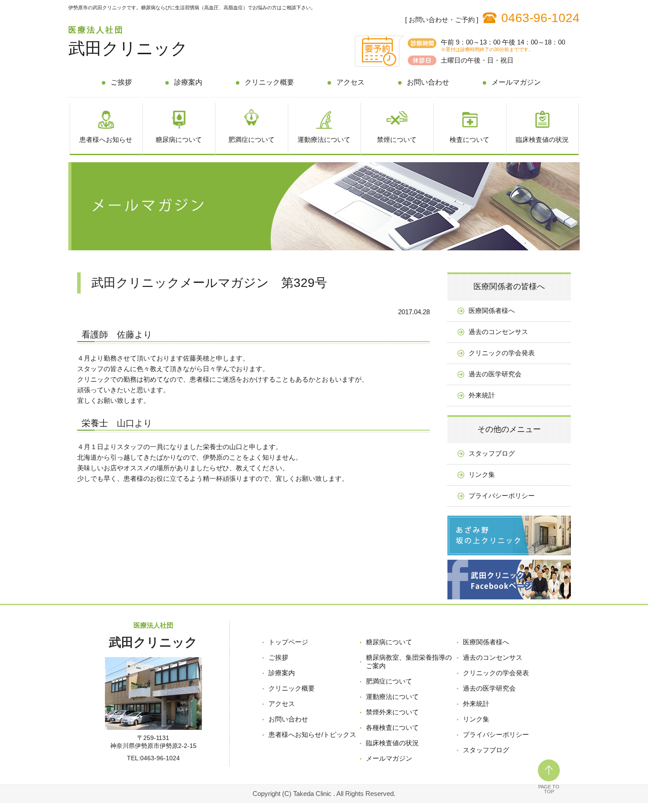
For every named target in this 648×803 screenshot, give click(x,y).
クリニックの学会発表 (502, 353)
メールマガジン (516, 82)
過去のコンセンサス (498, 331)
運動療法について (324, 139)
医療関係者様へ (492, 310)
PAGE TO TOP (548, 789)
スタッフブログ (492, 453)
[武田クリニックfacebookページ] (509, 601)
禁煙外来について (392, 712)
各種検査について (392, 727)
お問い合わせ (428, 82)
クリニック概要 (269, 82)
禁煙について (397, 139)
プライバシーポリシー (502, 495)
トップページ (288, 642)
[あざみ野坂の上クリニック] (509, 557)
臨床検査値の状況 (542, 139)
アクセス (350, 82)
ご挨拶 (121, 82)
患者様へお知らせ (105, 139)
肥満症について (251, 139)
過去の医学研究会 (495, 374)
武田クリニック (128, 48)
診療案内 (188, 82)
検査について (469, 139)
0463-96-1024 (540, 18)
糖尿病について (179, 139)
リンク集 (482, 474)
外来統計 (482, 395)
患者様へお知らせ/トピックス (312, 734)
